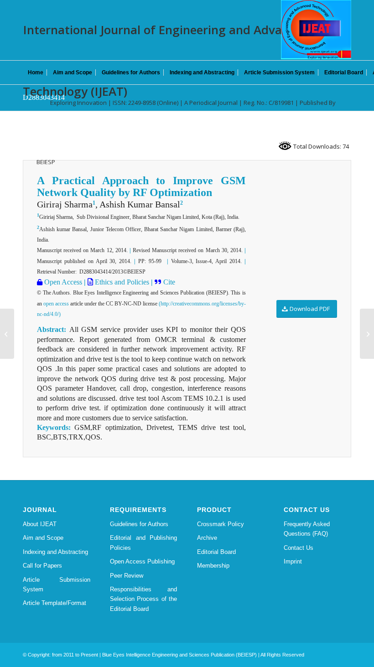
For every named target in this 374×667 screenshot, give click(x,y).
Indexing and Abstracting (55, 551)
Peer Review (126, 575)
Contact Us (298, 547)
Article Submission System (56, 584)
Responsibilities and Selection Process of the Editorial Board (143, 599)
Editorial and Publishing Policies (143, 542)
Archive (207, 537)
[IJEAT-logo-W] (316, 29)
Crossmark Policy (220, 524)
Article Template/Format (54, 603)
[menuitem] (35, 72)
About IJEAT (40, 524)
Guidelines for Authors (139, 524)
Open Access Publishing (142, 561)
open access (56, 303)
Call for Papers (42, 565)
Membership (213, 565)
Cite (169, 282)
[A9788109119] (7, 334)
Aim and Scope (43, 537)
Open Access (62, 282)
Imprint (293, 561)
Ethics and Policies (121, 282)
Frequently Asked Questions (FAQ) (307, 529)
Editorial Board (216, 551)
